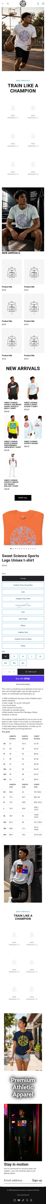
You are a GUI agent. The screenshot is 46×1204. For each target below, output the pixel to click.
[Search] (7, 3)
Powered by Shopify (32, 1190)
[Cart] (43, 3)
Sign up (37, 1180)
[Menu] (2, 3)
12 (35, 549)
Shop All (23, 498)
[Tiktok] (23, 1200)
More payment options (23, 684)
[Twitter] (27, 1200)
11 (33, 549)
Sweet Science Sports (19, 1190)
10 (31, 549)
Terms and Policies (23, 1195)
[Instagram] (14, 1200)
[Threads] (31, 1200)
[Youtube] (18, 1200)
